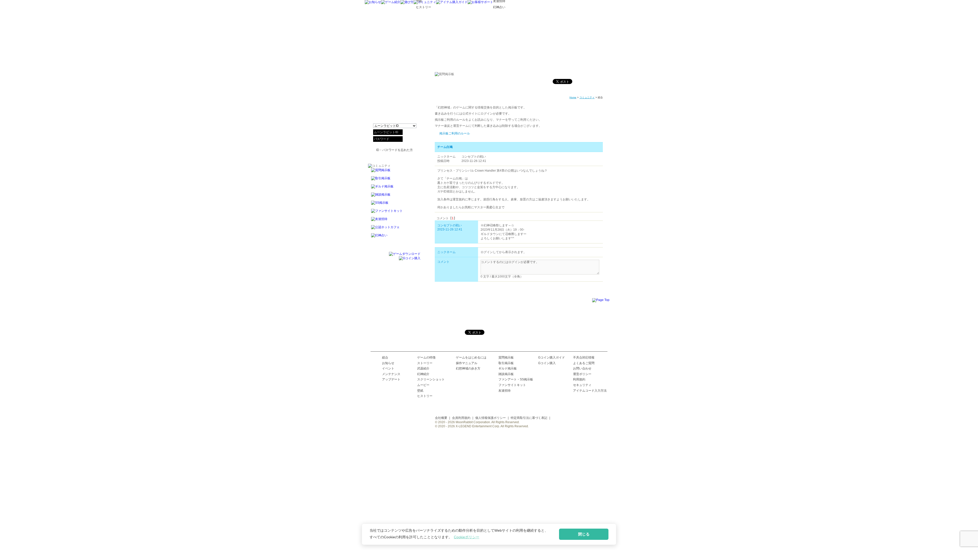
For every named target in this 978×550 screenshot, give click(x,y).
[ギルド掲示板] (394, 188)
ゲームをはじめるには (471, 357)
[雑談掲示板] (394, 197)
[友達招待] (394, 221)
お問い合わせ (582, 368)
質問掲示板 (506, 357)
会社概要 (441, 418)
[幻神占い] (394, 237)
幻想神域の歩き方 (468, 368)
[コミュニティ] (425, 2)
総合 (385, 357)
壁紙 (420, 390)
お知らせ (388, 363)
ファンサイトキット (512, 385)
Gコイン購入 (547, 363)
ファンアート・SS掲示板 (515, 379)
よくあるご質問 (583, 363)
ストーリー (424, 363)
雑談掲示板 (506, 374)
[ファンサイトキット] (394, 213)
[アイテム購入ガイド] (452, 2)
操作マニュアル (466, 363)
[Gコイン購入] (409, 258)
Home (572, 97)
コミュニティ (587, 97)
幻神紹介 (423, 374)
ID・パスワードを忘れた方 (394, 150)
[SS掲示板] (394, 205)
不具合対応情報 (583, 357)
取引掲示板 (506, 363)
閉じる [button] (584, 534)
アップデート (391, 379)
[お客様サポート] (480, 2)
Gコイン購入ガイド (551, 357)
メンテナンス (391, 374)
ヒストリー (424, 396)
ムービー (423, 385)
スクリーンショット (431, 379)
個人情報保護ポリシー (490, 418)
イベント (388, 368)
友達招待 (504, 390)
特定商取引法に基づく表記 (529, 418)
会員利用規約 (461, 418)
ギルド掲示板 (507, 368)
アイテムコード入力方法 (590, 390)
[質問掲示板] (394, 172)
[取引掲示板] (394, 180)
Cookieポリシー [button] (466, 537)
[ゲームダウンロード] (404, 254)
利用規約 (579, 379)
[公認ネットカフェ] (394, 229)
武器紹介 (423, 368)
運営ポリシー (582, 374)
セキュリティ (582, 385)
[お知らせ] (373, 2)
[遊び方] (407, 2)
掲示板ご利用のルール (454, 133)
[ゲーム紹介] (390, 2)
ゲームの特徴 (426, 357)
